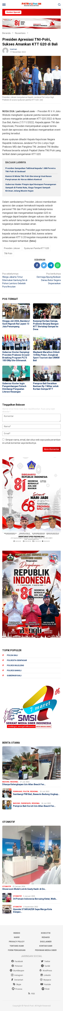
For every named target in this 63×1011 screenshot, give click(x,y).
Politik (26, 792)
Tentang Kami (17, 946)
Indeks (16, 933)
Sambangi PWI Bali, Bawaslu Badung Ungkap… (36, 794)
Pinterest (18, 966)
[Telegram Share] (51, 265)
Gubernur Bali (14, 676)
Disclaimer (46, 942)
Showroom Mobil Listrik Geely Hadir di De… (24, 889)
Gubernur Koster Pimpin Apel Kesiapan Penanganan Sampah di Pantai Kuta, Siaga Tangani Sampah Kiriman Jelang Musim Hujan (30, 187)
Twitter (47, 961)
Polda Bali (12, 655)
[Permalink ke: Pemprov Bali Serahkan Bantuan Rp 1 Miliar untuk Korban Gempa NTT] (47, 373)
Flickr (47, 989)
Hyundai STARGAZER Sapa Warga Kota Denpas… (32, 910)
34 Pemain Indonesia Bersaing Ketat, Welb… (35, 899)
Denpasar (17, 792)
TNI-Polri (8, 253)
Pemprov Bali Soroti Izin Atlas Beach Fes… (34, 806)
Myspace (47, 980)
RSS (33, 994)
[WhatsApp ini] (58, 265)
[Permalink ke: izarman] (5, 50)
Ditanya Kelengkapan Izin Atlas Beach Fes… (24, 784)
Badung (5, 782)
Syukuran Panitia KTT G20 (36, 248)
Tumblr (47, 966)
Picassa (18, 989)
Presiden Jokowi (12, 248)
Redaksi (46, 937)
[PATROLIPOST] (31, 4)
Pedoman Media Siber (46, 950)
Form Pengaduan (16, 950)
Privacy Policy (16, 942)
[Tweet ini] (44, 265)
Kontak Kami (45, 946)
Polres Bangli (14, 670)
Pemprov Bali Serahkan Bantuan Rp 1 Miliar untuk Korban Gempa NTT (46, 386)
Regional (14, 782)
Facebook (19, 961)
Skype (18, 984)
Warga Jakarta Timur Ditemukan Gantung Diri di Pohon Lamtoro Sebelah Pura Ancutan (14, 280)
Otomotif (6, 886)
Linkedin (47, 975)
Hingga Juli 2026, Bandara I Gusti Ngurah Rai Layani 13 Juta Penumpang (16, 324)
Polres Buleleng (15, 665)
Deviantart (18, 980)
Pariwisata (26, 803)
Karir (17, 937)
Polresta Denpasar (17, 660)
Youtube (47, 984)
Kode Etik (45, 933)
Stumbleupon (18, 971)
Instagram (18, 975)
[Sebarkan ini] (37, 265)
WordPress (47, 971)
